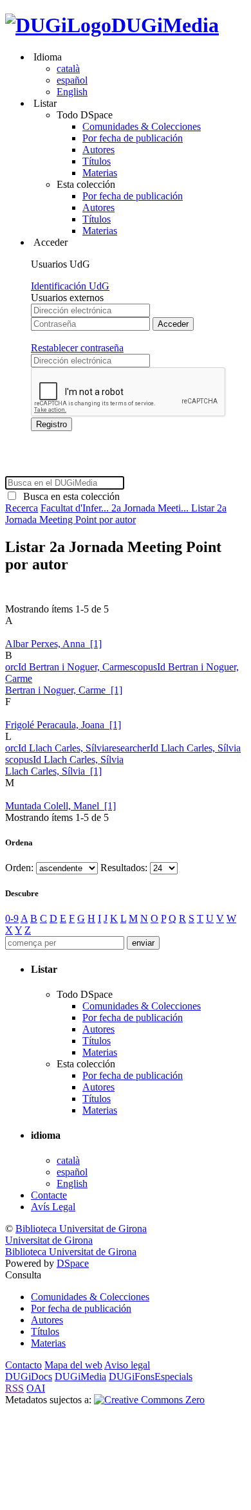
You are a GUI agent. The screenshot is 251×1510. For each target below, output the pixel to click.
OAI (35, 1388)
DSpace (73, 1263)
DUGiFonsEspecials (150, 1376)
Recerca (21, 507)
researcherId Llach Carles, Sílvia (175, 747)
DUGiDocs (28, 1376)
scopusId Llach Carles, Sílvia (64, 759)
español (72, 80)
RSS (14, 1388)
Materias (99, 172)
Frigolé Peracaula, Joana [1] (63, 724)
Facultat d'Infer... (76, 507)
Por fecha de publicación (132, 138)
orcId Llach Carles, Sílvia (57, 747)
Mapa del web (73, 1364)
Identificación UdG (70, 286)
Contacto (23, 1364)
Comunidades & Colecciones (141, 126)
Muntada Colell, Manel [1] (60, 805)
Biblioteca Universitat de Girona (81, 1228)
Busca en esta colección (69, 496)
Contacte (49, 1195)
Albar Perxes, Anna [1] (53, 643)
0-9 (12, 918)
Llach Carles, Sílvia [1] (53, 771)
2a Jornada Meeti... (151, 507)
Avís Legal (53, 1206)
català (68, 68)
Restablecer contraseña (77, 347)
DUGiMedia (165, 25)
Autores (98, 149)
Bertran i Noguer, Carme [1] (63, 690)
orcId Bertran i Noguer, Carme (67, 666)
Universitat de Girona (49, 1240)
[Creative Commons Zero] (149, 1399)
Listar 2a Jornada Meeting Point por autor (116, 513)
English (72, 91)
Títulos (96, 161)
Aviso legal (127, 1364)
